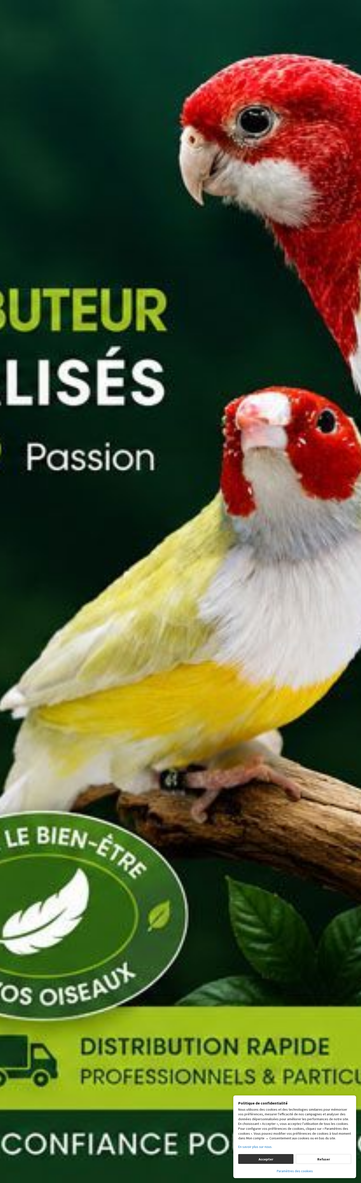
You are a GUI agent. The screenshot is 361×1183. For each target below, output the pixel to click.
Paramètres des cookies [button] (295, 1171)
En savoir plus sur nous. (255, 1146)
